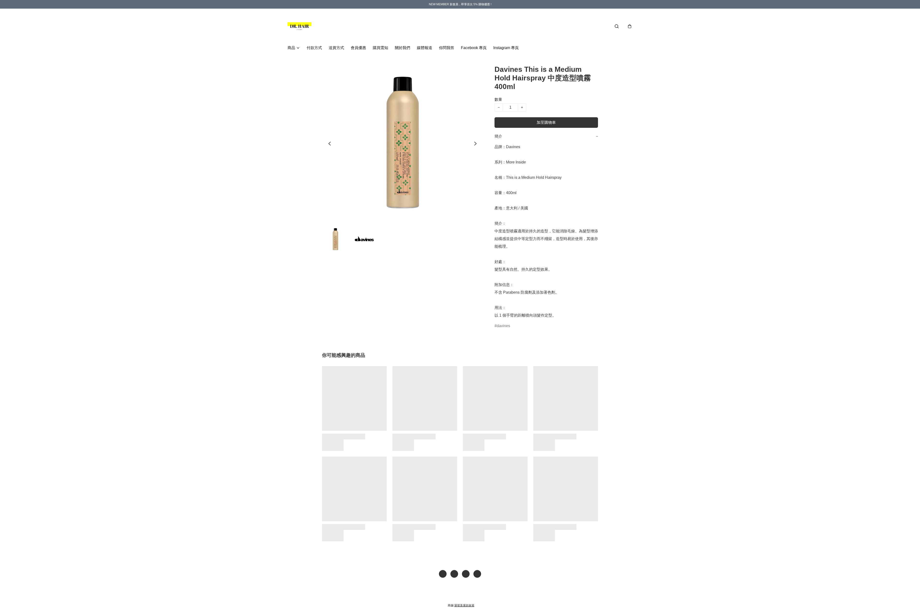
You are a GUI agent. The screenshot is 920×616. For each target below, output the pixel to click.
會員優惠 (358, 48)
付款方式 (314, 48)
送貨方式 (336, 48)
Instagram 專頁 (506, 48)
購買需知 (380, 48)
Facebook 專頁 (474, 48)
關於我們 (402, 48)
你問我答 (446, 48)
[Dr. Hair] (299, 26)
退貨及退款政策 (464, 605)
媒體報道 (424, 48)
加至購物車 (546, 122)
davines (503, 326)
